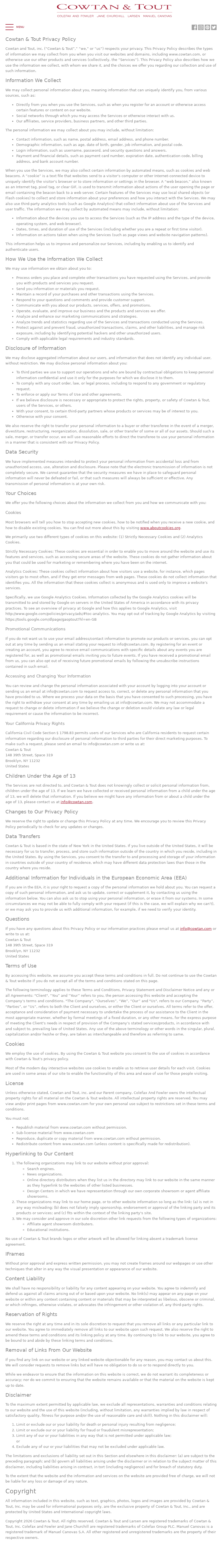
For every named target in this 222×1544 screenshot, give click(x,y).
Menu (20, 26)
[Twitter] (214, 27)
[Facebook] (194, 27)
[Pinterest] (207, 27)
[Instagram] (201, 27)
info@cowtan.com (76, 802)
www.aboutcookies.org (160, 528)
